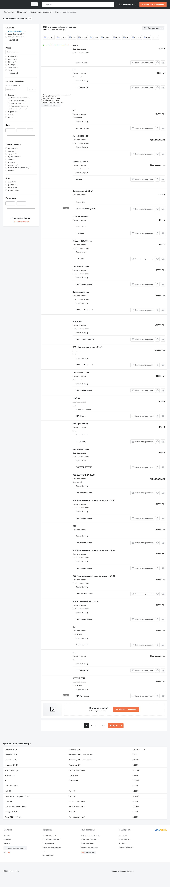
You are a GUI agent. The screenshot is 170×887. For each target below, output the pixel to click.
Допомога (7, 839)
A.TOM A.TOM (79, 678)
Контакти (6, 843)
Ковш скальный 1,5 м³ (83, 191)
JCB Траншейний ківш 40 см (85, 602)
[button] (157, 62)
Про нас (6, 835)
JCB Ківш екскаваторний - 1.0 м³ (87, 347)
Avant (75, 45)
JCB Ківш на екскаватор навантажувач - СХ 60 (94, 550)
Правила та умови (49, 835)
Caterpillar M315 (11, 760)
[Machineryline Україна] (15, 4)
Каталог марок (47, 855)
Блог (43, 851)
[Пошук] (44, 4)
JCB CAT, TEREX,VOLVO (84, 475)
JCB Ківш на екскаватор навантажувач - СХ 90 (94, 576)
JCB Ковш (77, 322)
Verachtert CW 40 (11, 765)
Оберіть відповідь (50, 105)
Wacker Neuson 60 (81, 162)
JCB (74, 526)
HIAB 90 (76, 398)
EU (74, 70)
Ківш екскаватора (81, 267)
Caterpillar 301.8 (11, 754)
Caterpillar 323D (11, 749)
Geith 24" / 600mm (80, 217)
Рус (9, 852)
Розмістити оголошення (126, 709)
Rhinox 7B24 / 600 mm (82, 241)
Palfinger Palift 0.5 (80, 424)
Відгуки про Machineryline (51, 847)
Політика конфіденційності (52, 839)
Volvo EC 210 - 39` (80, 136)
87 (103, 726)
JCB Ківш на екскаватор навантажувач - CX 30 (94, 501)
